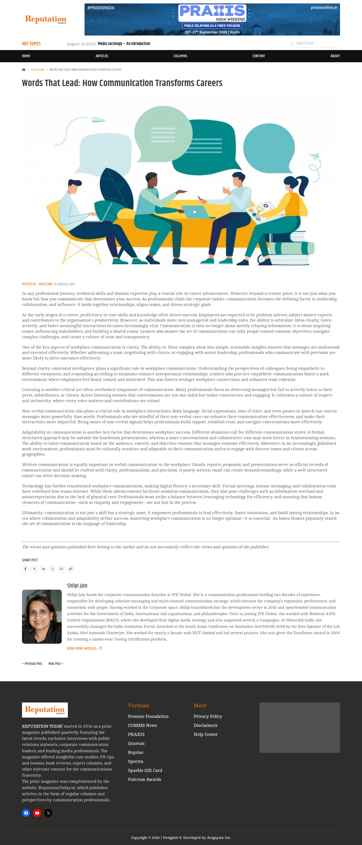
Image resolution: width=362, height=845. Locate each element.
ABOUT (335, 56)
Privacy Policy (208, 716)
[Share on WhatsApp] (52, 569)
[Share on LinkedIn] (43, 569)
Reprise (135, 752)
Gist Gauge (37, 69)
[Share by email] (61, 569)
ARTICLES (102, 56)
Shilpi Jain (45, 284)
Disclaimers (206, 725)
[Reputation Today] (46, 19)
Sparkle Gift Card (145, 770)
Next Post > (55, 664)
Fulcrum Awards (144, 779)
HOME (26, 56)
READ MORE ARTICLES (81, 648)
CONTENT (259, 56)
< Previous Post (32, 664)
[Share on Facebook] (25, 569)
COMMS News (142, 725)
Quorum (136, 743)
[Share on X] (34, 569)
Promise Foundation (148, 716)
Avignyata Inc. (219, 838)
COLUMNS (180, 56)
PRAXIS (136, 734)
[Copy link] (70, 569)
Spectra (135, 761)
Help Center (206, 734)
